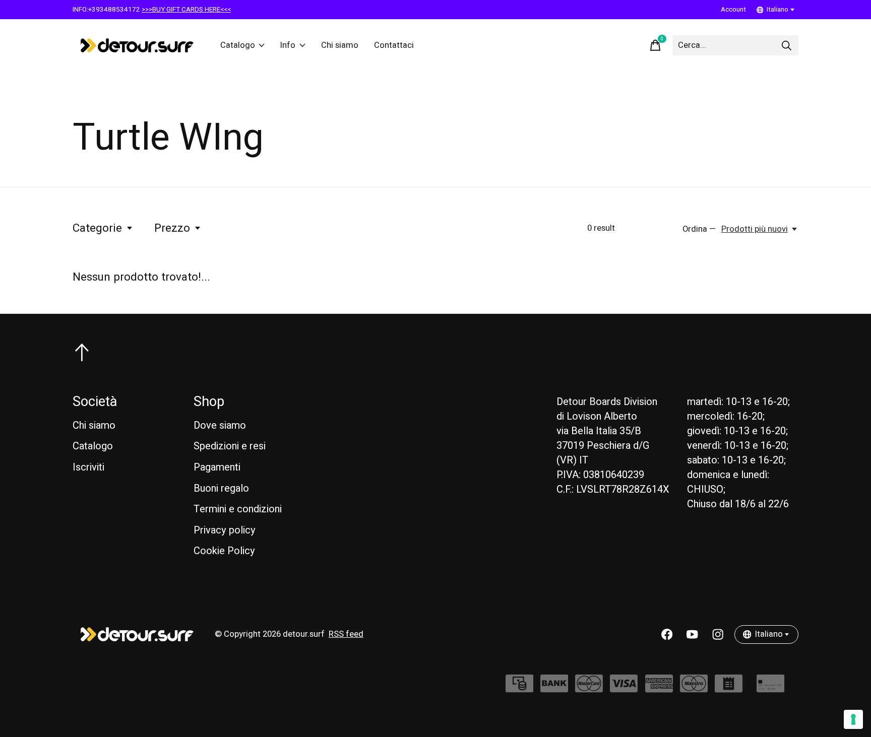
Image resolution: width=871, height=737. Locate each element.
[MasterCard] (589, 688)
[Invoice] (728, 688)
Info (287, 45)
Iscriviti (88, 467)
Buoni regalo (221, 488)
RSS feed (346, 634)
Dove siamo (220, 425)
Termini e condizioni (238, 509)
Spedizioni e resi (230, 446)
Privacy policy (225, 530)
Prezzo (172, 228)
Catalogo (237, 45)
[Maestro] (694, 688)
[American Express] (659, 688)
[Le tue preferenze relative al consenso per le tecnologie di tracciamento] (853, 719)
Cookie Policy (224, 551)
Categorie (97, 228)
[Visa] (624, 688)
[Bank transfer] (554, 688)
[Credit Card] (770, 688)
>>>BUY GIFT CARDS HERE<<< (186, 10)
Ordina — (699, 229)
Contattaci (394, 45)
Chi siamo (339, 45)
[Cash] (519, 688)
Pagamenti (217, 467)
